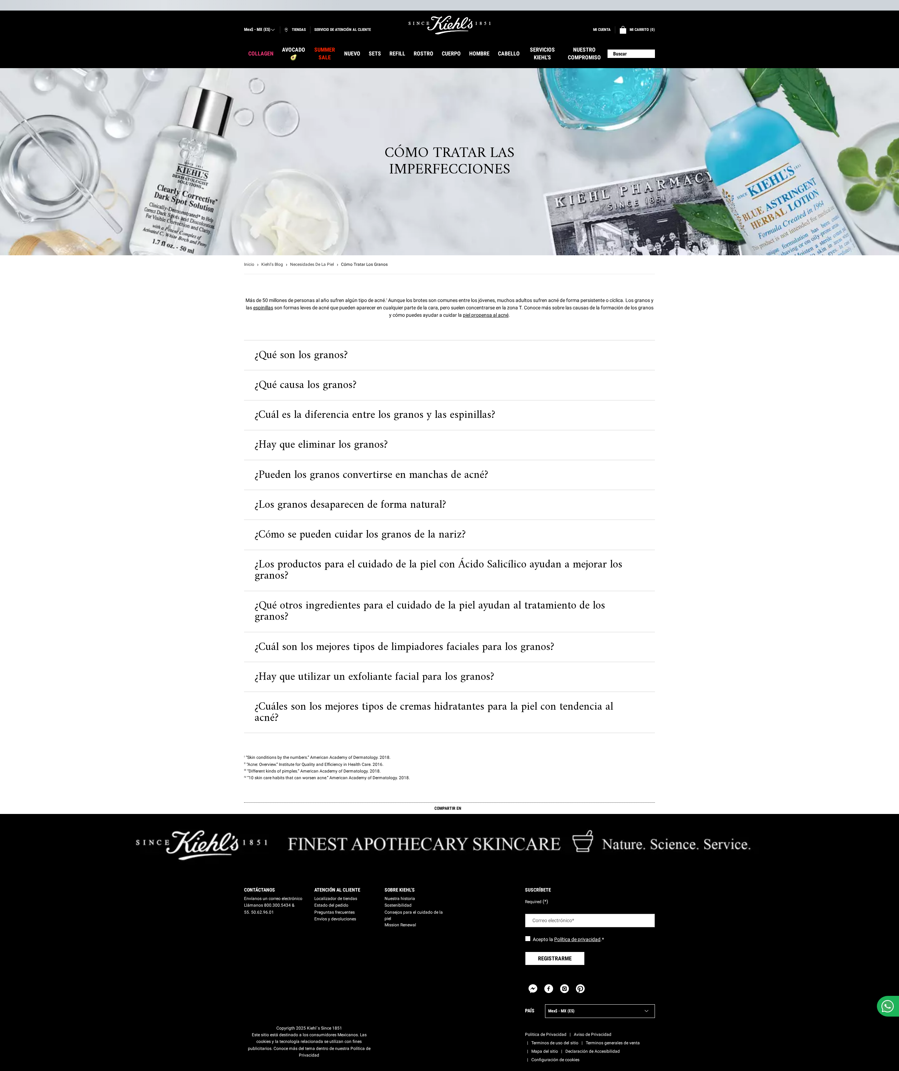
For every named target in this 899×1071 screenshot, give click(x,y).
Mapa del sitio (544, 1051)
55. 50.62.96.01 (259, 912)
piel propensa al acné (485, 315)
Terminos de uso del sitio (554, 1042)
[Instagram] (564, 989)
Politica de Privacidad (545, 1034)
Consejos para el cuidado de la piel (414, 915)
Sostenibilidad (398, 905)
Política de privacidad (577, 939)
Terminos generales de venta (613, 1042)
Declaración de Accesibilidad (592, 1051)
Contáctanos (259, 890)
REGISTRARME (555, 958)
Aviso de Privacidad (592, 1034)
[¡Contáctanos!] (887, 1006)
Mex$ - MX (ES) (257, 29)
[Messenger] (533, 989)
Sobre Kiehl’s (400, 890)
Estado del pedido (331, 905)
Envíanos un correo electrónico (273, 898)
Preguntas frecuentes (334, 912)
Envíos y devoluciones (335, 918)
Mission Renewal (400, 924)
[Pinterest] (580, 989)
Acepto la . (568, 939)
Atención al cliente (337, 890)
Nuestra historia (400, 898)
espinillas (263, 307)
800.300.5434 (277, 905)
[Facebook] (549, 989)
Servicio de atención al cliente (342, 29)
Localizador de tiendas (335, 898)
